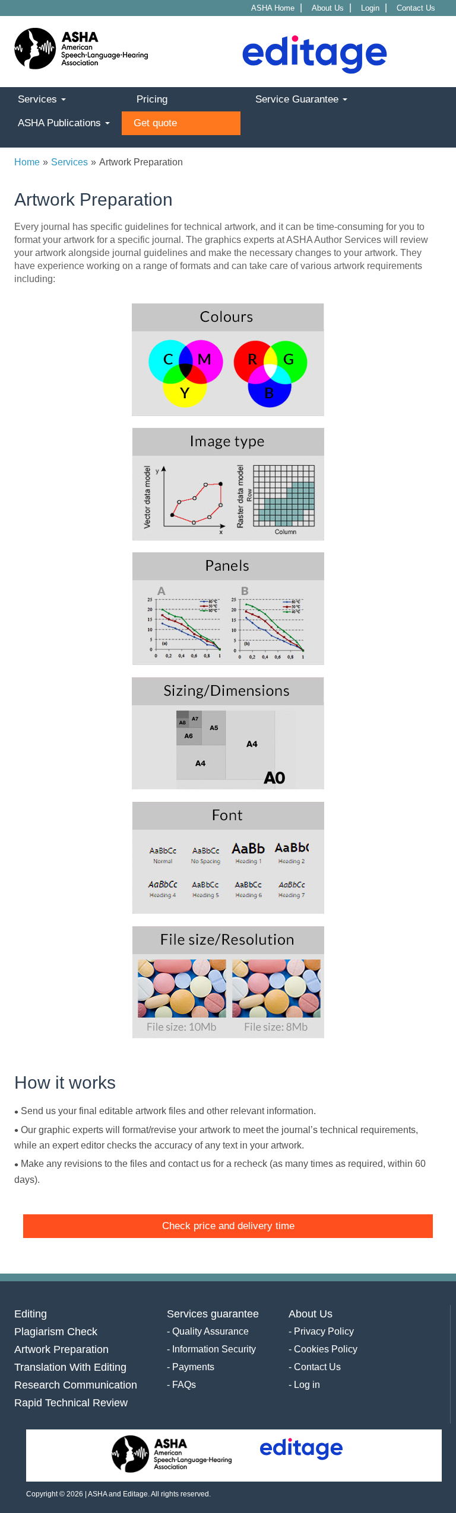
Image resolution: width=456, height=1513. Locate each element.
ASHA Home (272, 8)
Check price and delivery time (228, 1225)
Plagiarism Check (55, 1332)
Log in (307, 1385)
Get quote (155, 123)
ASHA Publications (61, 123)
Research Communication (75, 1385)
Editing (30, 1314)
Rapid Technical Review (71, 1403)
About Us (328, 8)
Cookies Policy (325, 1349)
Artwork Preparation (61, 1349)
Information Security (214, 1349)
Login (370, 8)
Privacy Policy (324, 1331)
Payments (193, 1367)
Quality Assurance (210, 1331)
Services (39, 99)
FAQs (184, 1385)
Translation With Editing (70, 1367)
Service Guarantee (298, 99)
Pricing (152, 99)
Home (27, 162)
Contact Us (416, 8)
